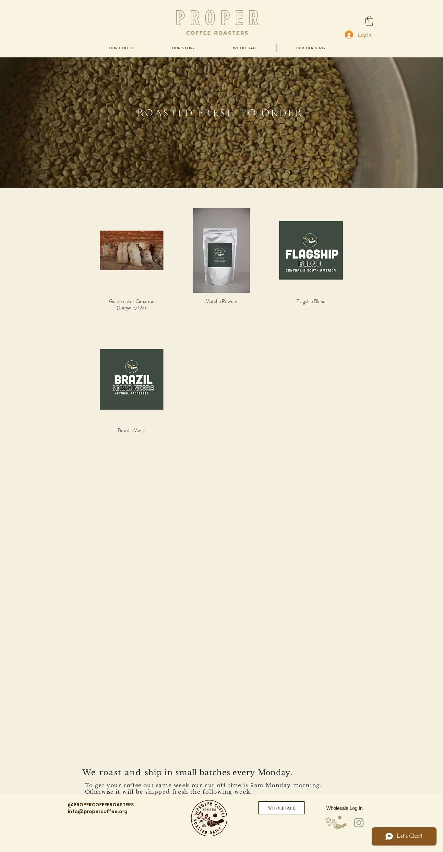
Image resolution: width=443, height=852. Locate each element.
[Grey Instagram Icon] (359, 822)
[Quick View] (131, 250)
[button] (369, 21)
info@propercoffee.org (97, 811)
